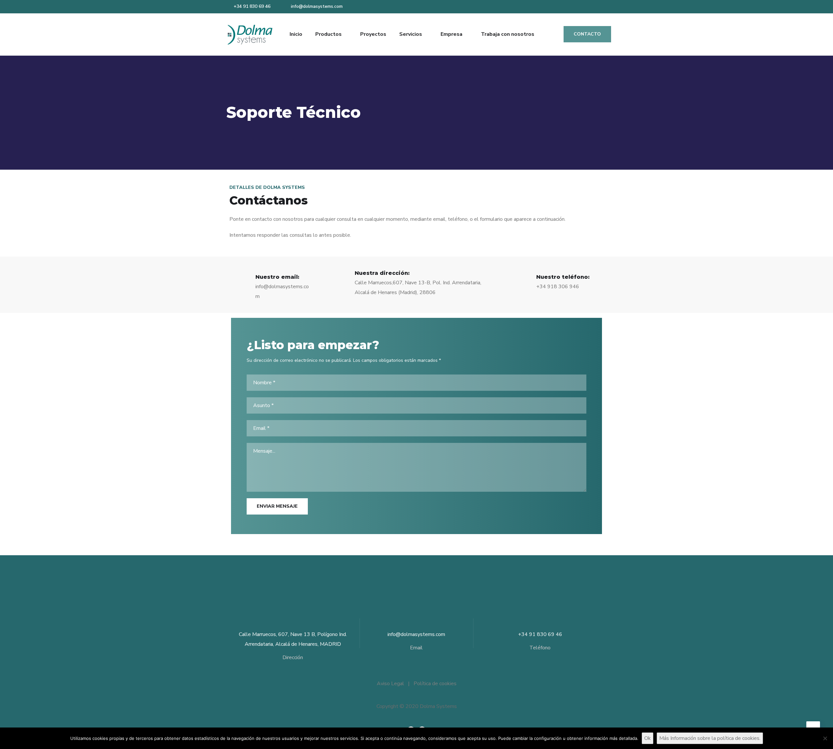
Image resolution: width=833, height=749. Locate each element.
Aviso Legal (390, 683)
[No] (825, 738)
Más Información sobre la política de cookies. (709, 738)
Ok (647, 738)
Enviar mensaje (277, 506)
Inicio (296, 34)
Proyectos (373, 34)
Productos (328, 34)
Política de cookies (435, 683)
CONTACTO (587, 34)
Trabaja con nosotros (507, 34)
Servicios (410, 34)
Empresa (451, 34)
